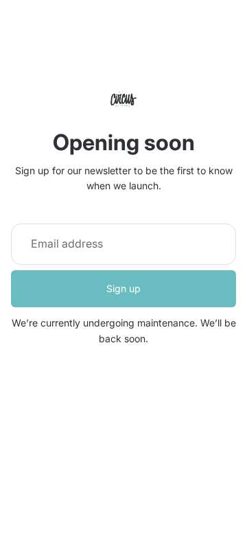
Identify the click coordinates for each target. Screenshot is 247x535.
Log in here (181, 513)
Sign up (123, 288)
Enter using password (123, 483)
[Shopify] (191, 455)
